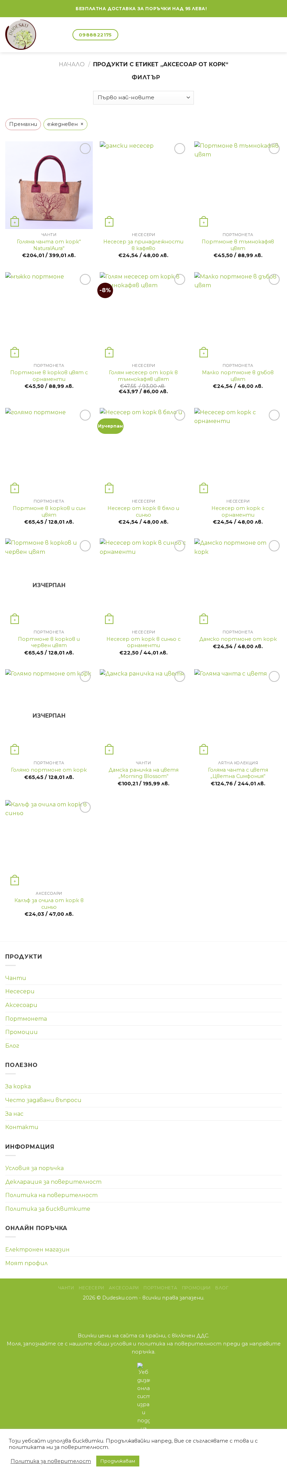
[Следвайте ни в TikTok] (152, 1313)
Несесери (20, 991)
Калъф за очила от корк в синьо (49, 903)
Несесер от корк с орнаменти (237, 511)
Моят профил (26, 1263)
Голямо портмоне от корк (49, 770)
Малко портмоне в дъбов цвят (238, 375)
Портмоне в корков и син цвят (49, 511)
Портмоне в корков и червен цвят (49, 642)
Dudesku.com (120, 1298)
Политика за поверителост (50, 1461)
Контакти (21, 1127)
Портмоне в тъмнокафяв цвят (238, 245)
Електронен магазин (37, 1249)
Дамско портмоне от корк (238, 639)
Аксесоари (21, 1005)
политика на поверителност (180, 1344)
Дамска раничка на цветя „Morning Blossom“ (143, 773)
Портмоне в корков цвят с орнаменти (49, 375)
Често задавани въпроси (43, 1100)
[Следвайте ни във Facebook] (213, 8)
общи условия (113, 1344)
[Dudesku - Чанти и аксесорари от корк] (27, 34)
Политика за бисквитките (47, 1209)
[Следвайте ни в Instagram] (143, 1313)
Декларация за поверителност (53, 1182)
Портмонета (26, 1018)
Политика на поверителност (51, 1195)
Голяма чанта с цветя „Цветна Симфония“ (238, 773)
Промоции (21, 1032)
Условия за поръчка (34, 1168)
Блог (12, 1045)
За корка (18, 1086)
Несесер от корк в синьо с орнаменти (143, 642)
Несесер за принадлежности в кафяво (143, 245)
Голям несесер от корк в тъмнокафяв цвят (143, 375)
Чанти (15, 978)
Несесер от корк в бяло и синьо (143, 511)
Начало (72, 64)
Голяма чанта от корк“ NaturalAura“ (49, 245)
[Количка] (64, 34)
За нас (14, 1113)
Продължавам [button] (117, 1461)
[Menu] (277, 34)
